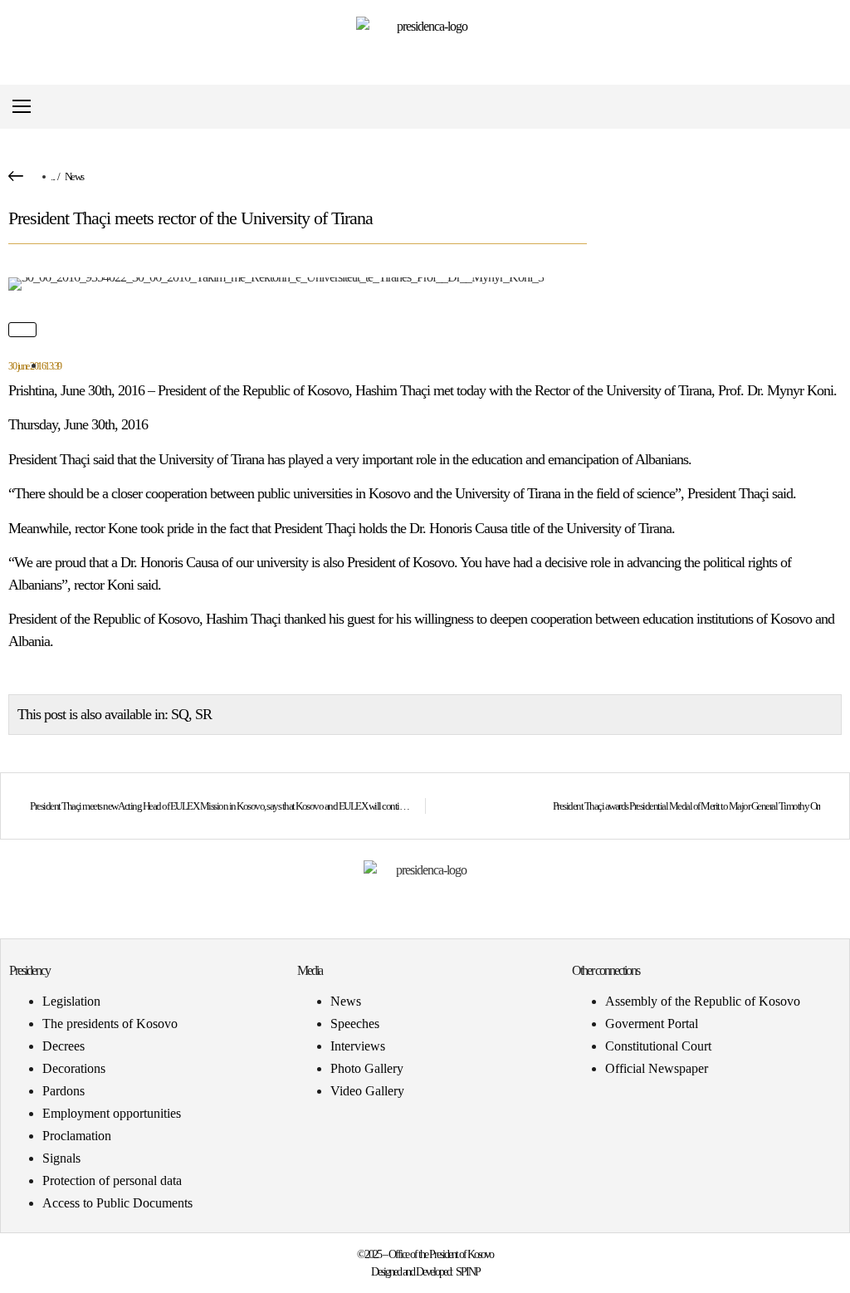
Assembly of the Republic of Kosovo (702, 1001)
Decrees (63, 1046)
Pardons (63, 1091)
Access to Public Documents (117, 1203)
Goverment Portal (651, 1023)
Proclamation (76, 1136)
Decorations (73, 1068)
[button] (828, 106)
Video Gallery (367, 1091)
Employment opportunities (111, 1113)
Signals (61, 1158)
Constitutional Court (658, 1046)
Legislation (71, 1001)
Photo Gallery (366, 1068)
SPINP (468, 1272)
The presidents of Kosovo (110, 1023)
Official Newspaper (656, 1068)
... (53, 176)
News (74, 176)
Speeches (354, 1023)
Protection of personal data (112, 1180)
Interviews (357, 1046)
